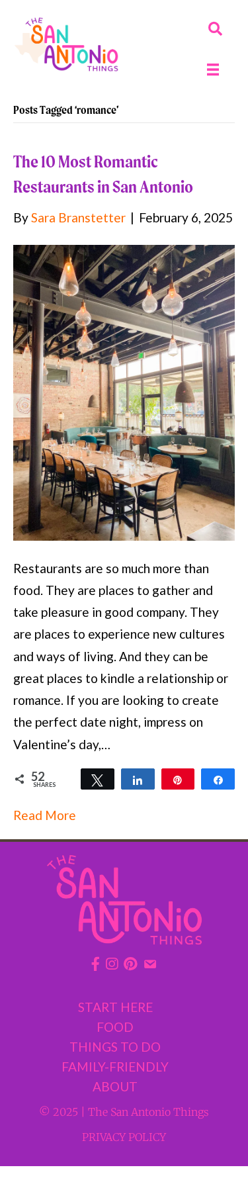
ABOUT (115, 1086)
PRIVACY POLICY (124, 1137)
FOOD (115, 1026)
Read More (44, 815)
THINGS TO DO (115, 1046)
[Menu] (213, 69)
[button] (215, 28)
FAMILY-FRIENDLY (115, 1066)
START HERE (115, 1007)
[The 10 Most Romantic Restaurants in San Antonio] (124, 390)
